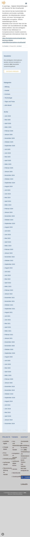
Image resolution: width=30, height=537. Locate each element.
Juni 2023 (8, 234)
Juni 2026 (8, 116)
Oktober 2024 (9, 179)
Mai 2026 (7, 119)
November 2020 (10, 345)
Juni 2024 (8, 194)
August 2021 (9, 312)
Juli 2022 (7, 271)
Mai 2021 (7, 323)
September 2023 (10, 223)
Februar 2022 (9, 290)
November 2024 (10, 175)
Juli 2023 (7, 231)
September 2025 (10, 145)
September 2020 (10, 353)
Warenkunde (15, 473)
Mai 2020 (7, 368)
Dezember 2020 (10, 342)
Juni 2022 (8, 275)
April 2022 (8, 283)
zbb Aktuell (19, 46)
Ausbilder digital (5, 442)
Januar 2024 (8, 212)
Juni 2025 (8, 153)
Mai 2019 (7, 412)
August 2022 (9, 268)
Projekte (24, 430)
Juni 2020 (8, 364)
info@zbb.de (25, 470)
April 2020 (8, 371)
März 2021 (8, 331)
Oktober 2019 (9, 394)
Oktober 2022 (9, 260)
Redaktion (6, 46)
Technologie (8, 98)
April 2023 (8, 242)
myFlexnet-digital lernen (15, 463)
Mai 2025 (7, 157)
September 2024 (10, 182)
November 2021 (10, 301)
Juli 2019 (7, 405)
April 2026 (8, 123)
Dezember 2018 (10, 423)
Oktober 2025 (9, 142)
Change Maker (5, 448)
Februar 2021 (9, 334)
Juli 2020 (7, 360)
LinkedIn (24, 484)
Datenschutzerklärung (17, 494)
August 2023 (9, 227)
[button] (3, 534)
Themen (17, 430)
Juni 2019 (8, 408)
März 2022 (8, 286)
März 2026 (8, 127)
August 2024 (9, 186)
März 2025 (8, 164)
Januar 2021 (8, 338)
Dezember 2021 (10, 297)
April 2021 (8, 327)
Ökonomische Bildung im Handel (5, 471)
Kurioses (7, 94)
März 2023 (8, 245)
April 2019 (8, 416)
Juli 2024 (7, 190)
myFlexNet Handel (5, 463)
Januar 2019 (8, 420)
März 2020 (8, 375)
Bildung (7, 87)
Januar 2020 (8, 383)
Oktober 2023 (9, 220)
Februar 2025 (9, 168)
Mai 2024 (7, 197)
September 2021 (10, 308)
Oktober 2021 (9, 305)
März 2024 (8, 205)
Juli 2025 (7, 149)
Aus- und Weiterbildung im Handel (15, 445)
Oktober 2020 (9, 349)
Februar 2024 (9, 208)
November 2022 (10, 257)
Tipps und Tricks (10, 101)
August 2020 (9, 357)
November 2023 (10, 216)
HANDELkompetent (5, 459)
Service (14, 469)
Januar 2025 (8, 171)
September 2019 (10, 397)
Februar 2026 (9, 131)
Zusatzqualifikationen (15, 476)
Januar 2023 (8, 253)
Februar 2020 (9, 379)
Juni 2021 (8, 320)
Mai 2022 (7, 279)
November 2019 (10, 390)
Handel (7, 90)
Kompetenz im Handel (15, 455)
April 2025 (8, 160)
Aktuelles (9, 430)
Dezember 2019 (10, 386)
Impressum (10, 494)
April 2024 (8, 201)
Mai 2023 (7, 238)
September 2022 (10, 264)
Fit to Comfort (5, 454)
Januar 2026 (8, 134)
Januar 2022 (8, 294)
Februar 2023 (9, 249)
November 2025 (10, 138)
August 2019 (9, 401)
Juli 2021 (7, 316)
